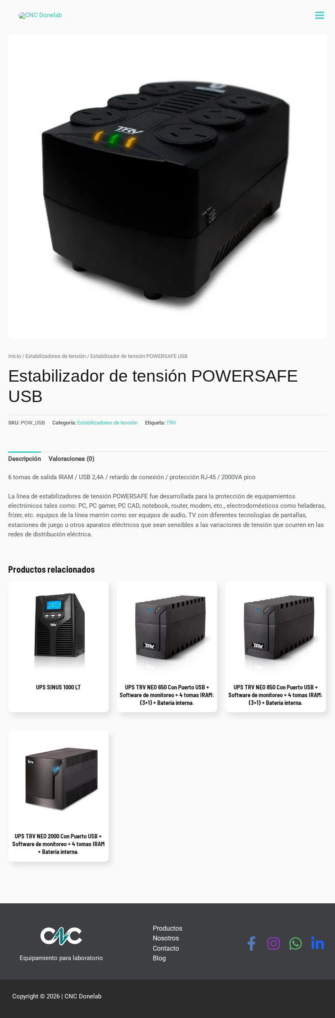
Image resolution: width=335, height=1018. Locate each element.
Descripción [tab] (24, 458)
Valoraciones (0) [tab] (71, 458)
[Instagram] (273, 943)
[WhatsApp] (295, 943)
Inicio (14, 356)
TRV (171, 423)
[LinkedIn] (317, 943)
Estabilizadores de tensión (55, 356)
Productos (167, 928)
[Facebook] (251, 943)
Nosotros (166, 938)
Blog (159, 958)
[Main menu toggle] (319, 15)
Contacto (166, 948)
